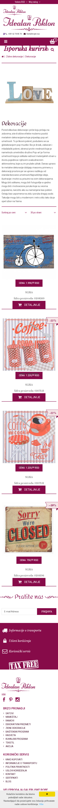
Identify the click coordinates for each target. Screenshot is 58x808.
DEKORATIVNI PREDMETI (18, 724)
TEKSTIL (10, 742)
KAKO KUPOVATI (14, 759)
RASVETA (11, 735)
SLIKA (29, 292)
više (4, 694)
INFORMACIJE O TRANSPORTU (21, 763)
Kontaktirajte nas (33, 34)
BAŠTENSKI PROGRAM (17, 731)
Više (41, 804)
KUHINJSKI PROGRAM (17, 739)
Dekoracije (30, 56)
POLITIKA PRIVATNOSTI (18, 767)
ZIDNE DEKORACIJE (15, 728)
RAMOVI (10, 720)
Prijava (46, 611)
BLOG (8, 781)
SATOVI (10, 713)
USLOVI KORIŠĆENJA (16, 770)
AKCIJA (9, 746)
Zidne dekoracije (14, 56)
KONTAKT (11, 774)
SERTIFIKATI (12, 778)
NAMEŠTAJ (11, 717)
